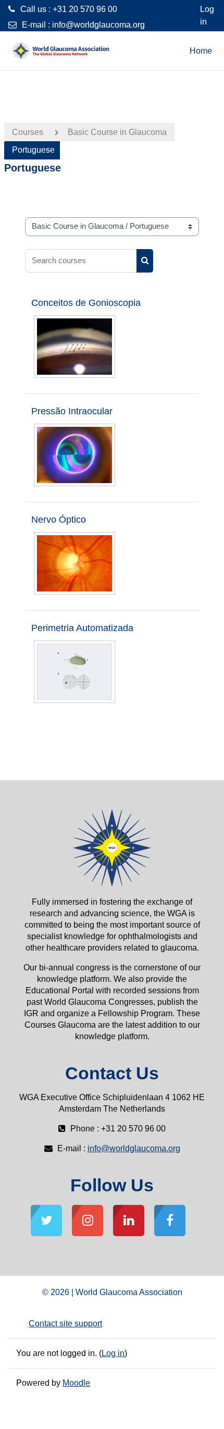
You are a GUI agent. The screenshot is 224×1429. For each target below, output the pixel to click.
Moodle (76, 1382)
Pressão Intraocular (72, 411)
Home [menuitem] (201, 50)
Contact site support (65, 1323)
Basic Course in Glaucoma (117, 132)
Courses (27, 132)
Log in (207, 15)
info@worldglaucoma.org (98, 24)
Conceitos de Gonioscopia (86, 303)
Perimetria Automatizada (82, 628)
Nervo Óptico (58, 519)
